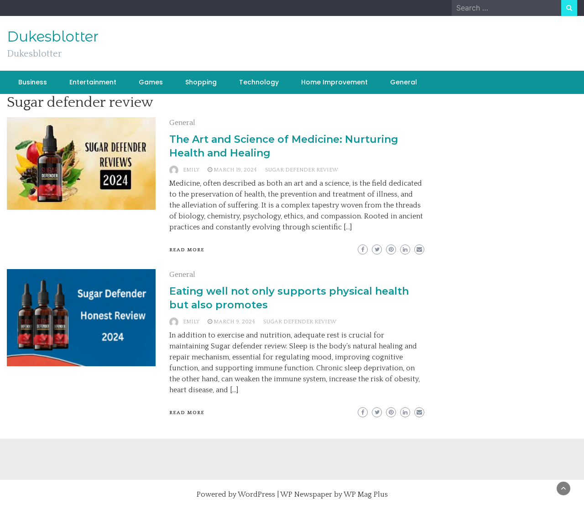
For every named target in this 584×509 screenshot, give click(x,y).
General (403, 82)
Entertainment (92, 82)
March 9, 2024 (234, 322)
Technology (259, 82)
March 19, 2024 (235, 170)
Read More (186, 250)
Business (32, 82)
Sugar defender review (301, 170)
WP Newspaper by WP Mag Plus (334, 494)
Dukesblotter (53, 36)
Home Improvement (334, 82)
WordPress (256, 494)
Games (151, 82)
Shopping (201, 82)
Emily (191, 170)
